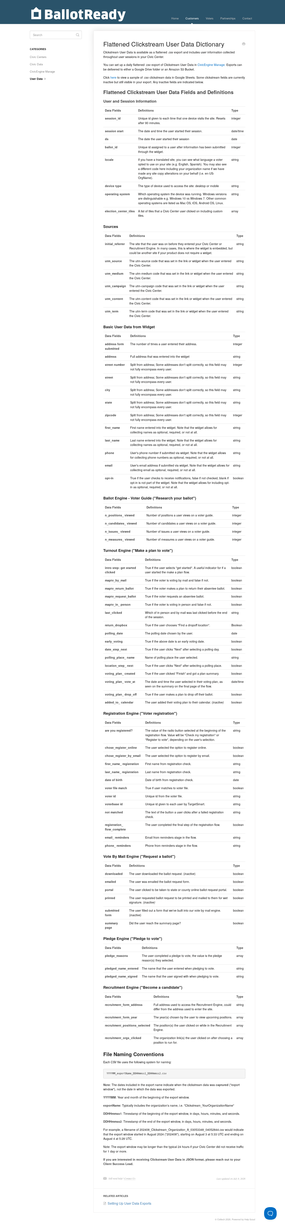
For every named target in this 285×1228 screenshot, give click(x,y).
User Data (36, 79)
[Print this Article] (243, 44)
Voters (209, 18)
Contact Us (129, 1178)
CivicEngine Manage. (212, 65)
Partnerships (228, 18)
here (113, 77)
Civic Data (36, 64)
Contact (247, 18)
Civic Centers (38, 57)
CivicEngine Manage (42, 71)
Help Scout (249, 1219)
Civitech (221, 1219)
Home (175, 18)
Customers (192, 18)
